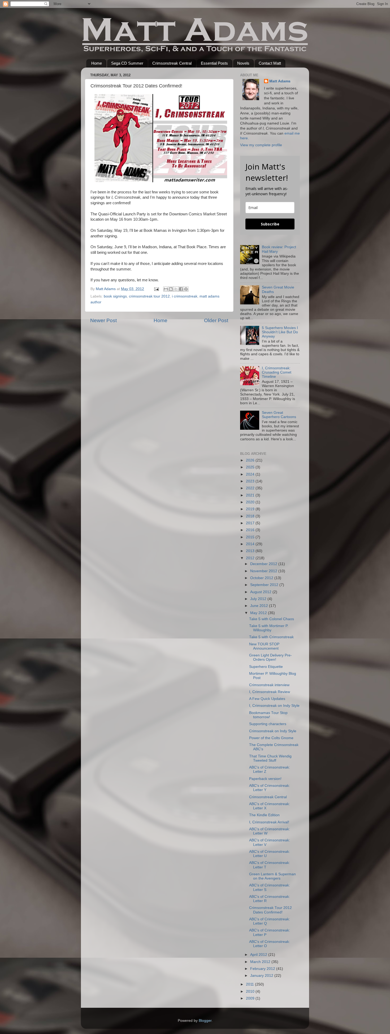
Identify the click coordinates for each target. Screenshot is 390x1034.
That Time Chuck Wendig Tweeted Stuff (270, 758)
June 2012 (259, 606)
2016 (250, 530)
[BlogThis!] (171, 289)
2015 (250, 537)
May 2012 (259, 613)
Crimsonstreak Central (172, 63)
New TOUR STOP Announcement (264, 646)
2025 (250, 467)
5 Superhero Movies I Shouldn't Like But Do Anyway (280, 332)
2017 (250, 523)
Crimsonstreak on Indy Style (272, 731)
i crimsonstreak (184, 296)
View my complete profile (261, 145)
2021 (250, 495)
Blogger (205, 1021)
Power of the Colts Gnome (271, 738)
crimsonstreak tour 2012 (149, 296)
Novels (243, 63)
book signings (115, 296)
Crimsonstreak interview (269, 685)
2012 (250, 558)
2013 (250, 551)
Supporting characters (267, 724)
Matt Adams (280, 81)
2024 (250, 474)
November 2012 (264, 571)
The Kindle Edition (264, 815)
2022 (250, 488)
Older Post (216, 320)
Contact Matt (270, 63)
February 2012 (263, 969)
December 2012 (264, 564)
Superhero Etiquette (266, 667)
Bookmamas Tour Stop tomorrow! (268, 715)
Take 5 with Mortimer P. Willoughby (268, 628)
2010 (250, 991)
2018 (250, 516)
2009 (250, 998)
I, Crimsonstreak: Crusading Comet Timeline (276, 372)
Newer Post (103, 320)
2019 (250, 509)
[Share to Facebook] (181, 289)
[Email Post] (156, 289)
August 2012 (261, 592)
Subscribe (270, 224)
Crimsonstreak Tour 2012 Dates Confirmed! (270, 910)
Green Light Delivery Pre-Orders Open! (270, 657)
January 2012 (262, 976)
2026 (250, 460)
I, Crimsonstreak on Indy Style (274, 706)
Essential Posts (214, 63)
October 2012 (262, 578)
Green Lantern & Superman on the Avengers (272, 876)
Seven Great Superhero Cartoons (279, 415)
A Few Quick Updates (267, 699)
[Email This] (165, 289)
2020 (250, 502)
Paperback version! (265, 779)
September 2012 (264, 585)
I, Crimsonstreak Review (269, 692)
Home (96, 63)
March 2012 (260, 962)
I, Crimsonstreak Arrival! (269, 822)
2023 (250, 481)
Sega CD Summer (127, 63)
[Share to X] (176, 289)
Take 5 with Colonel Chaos (271, 619)
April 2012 (259, 955)
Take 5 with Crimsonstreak (271, 637)
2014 (250, 544)
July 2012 (258, 599)
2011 (250, 984)
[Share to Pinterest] (186, 289)
